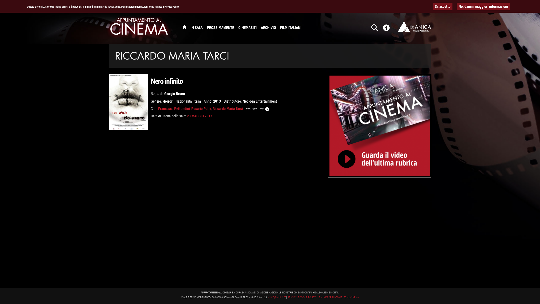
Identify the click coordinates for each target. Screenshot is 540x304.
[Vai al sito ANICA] (414, 26)
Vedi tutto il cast (255, 109)
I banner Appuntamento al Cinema (338, 297)
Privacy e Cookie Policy (302, 297)
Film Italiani (290, 27)
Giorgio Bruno (174, 93)
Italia (197, 101)
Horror (168, 101)
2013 (217, 101)
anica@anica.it (276, 297)
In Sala (196, 27)
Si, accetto (443, 6)
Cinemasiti (247, 27)
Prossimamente (220, 27)
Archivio (268, 27)
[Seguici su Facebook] (389, 29)
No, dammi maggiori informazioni (483, 6)
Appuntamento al (139, 27)
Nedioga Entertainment (260, 101)
